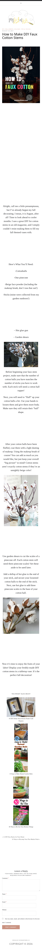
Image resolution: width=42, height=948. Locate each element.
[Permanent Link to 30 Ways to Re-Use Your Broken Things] (21, 800)
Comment (5, 878)
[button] (21, 3)
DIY (3, 29)
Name (4, 894)
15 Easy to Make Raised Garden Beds (21, 774)
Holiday (17, 29)
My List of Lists (21, 17)
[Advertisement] (21, 180)
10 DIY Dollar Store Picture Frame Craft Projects (21, 720)
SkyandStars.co (24, 940)
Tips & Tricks (25, 29)
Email (4, 902)
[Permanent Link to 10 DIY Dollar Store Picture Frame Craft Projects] (21, 707)
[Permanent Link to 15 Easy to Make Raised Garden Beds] (21, 748)
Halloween (9, 29)
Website (4, 910)
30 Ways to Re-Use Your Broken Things (21, 827)
